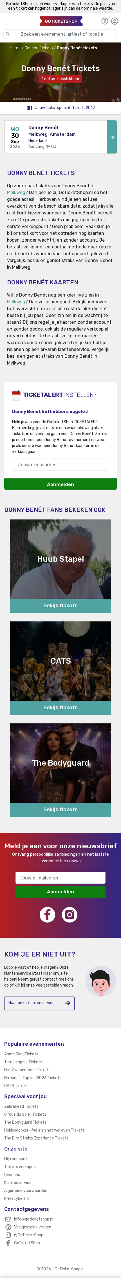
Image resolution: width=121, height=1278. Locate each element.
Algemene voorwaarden (25, 1190)
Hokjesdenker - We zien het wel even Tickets (44, 1130)
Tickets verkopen (20, 1166)
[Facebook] (47, 915)
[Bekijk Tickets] (112, 137)
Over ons (12, 1174)
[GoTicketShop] (61, 21)
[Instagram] (69, 915)
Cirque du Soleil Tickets (25, 1114)
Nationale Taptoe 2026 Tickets (32, 1077)
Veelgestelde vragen (32, 1227)
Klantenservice (18, 1182)
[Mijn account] (115, 21)
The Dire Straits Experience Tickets (36, 1138)
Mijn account (15, 1158)
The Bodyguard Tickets (25, 1122)
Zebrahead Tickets (21, 1106)
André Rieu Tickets (21, 1054)
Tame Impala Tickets (23, 1062)
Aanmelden (60, 484)
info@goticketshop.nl (33, 1219)
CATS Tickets (16, 1085)
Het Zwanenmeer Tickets (27, 1070)
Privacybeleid (16, 1198)
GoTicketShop (27, 1243)
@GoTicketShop (28, 1235)
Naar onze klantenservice (31, 1002)
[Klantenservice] (105, 21)
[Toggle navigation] (18, 20)
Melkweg (16, 192)
